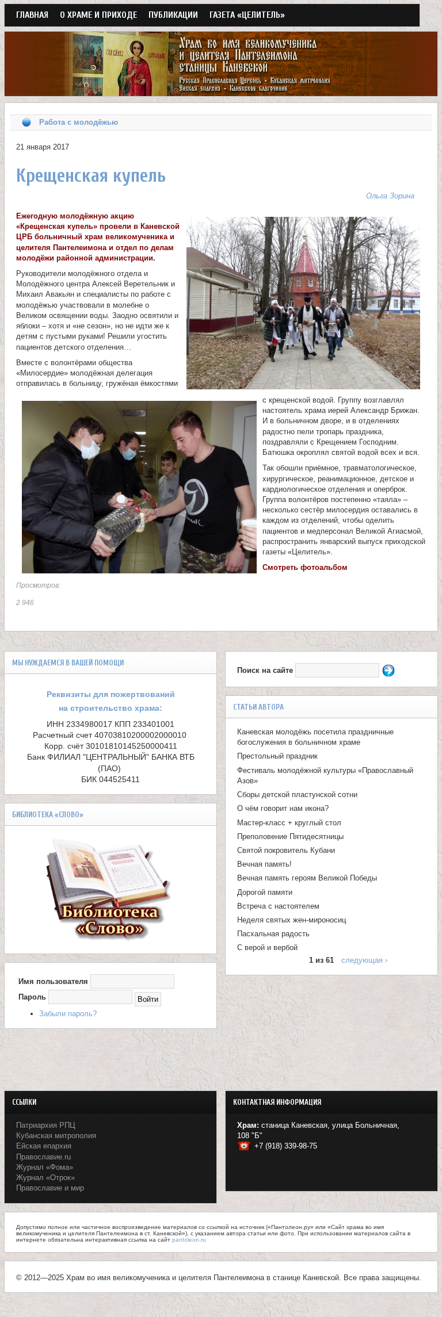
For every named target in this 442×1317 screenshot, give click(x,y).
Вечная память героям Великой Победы (307, 878)
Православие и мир (50, 1188)
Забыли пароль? (68, 1013)
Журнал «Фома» (44, 1167)
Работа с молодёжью (78, 122)
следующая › (364, 960)
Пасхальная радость (273, 933)
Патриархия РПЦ (45, 1125)
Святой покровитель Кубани (286, 850)
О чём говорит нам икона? (283, 808)
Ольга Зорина (390, 196)
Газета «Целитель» (247, 15)
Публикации (173, 15)
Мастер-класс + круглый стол (289, 822)
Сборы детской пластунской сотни (297, 794)
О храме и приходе (98, 15)
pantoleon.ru (189, 1239)
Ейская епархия (43, 1146)
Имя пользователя (53, 981)
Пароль (32, 997)
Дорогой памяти (264, 892)
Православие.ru (43, 1157)
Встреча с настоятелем (278, 906)
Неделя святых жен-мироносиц (291, 920)
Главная (32, 15)
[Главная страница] (221, 90)
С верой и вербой (267, 947)
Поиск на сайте (266, 670)
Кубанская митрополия (56, 1135)
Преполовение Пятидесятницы (290, 836)
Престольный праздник (277, 756)
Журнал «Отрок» (45, 1177)
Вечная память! (264, 864)
